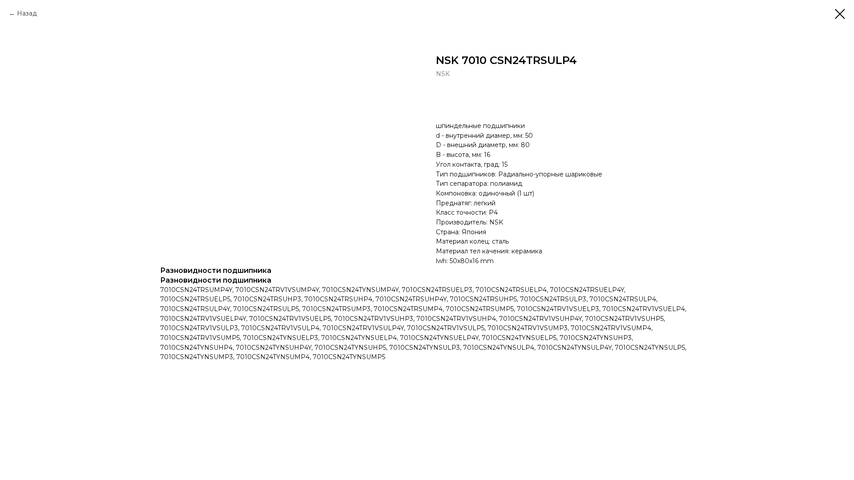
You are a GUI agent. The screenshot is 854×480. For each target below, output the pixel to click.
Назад (27, 13)
